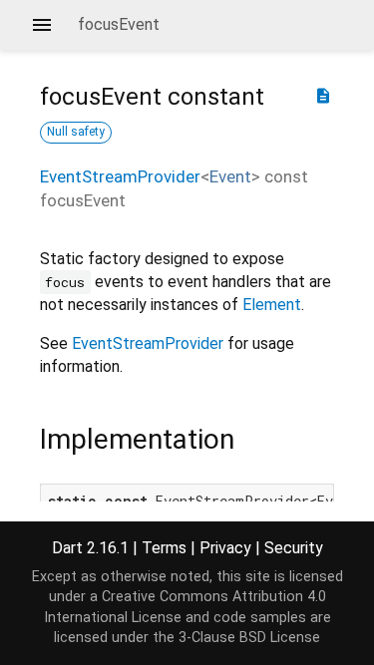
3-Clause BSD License (249, 637)
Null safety (76, 132)
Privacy (225, 547)
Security (293, 547)
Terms (164, 547)
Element (271, 304)
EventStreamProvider (120, 176)
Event (230, 176)
